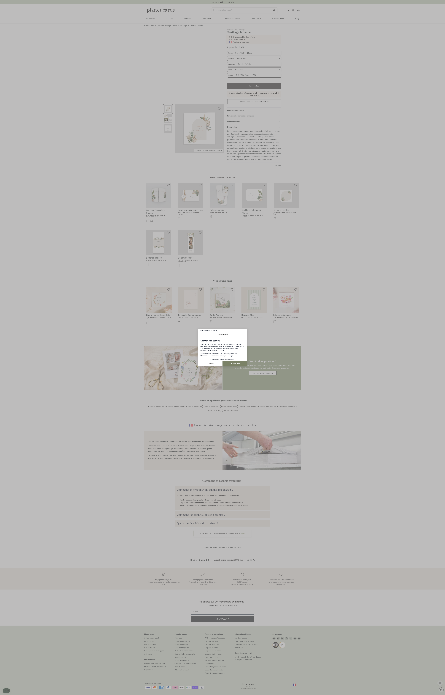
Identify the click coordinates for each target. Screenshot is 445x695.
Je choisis (210, 363)
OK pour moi (235, 363)
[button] (6, 690)
